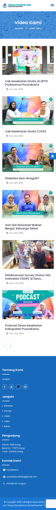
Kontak (7, 411)
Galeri (7, 416)
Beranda (19, 28)
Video (7, 421)
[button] (52, 5)
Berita (7, 426)
